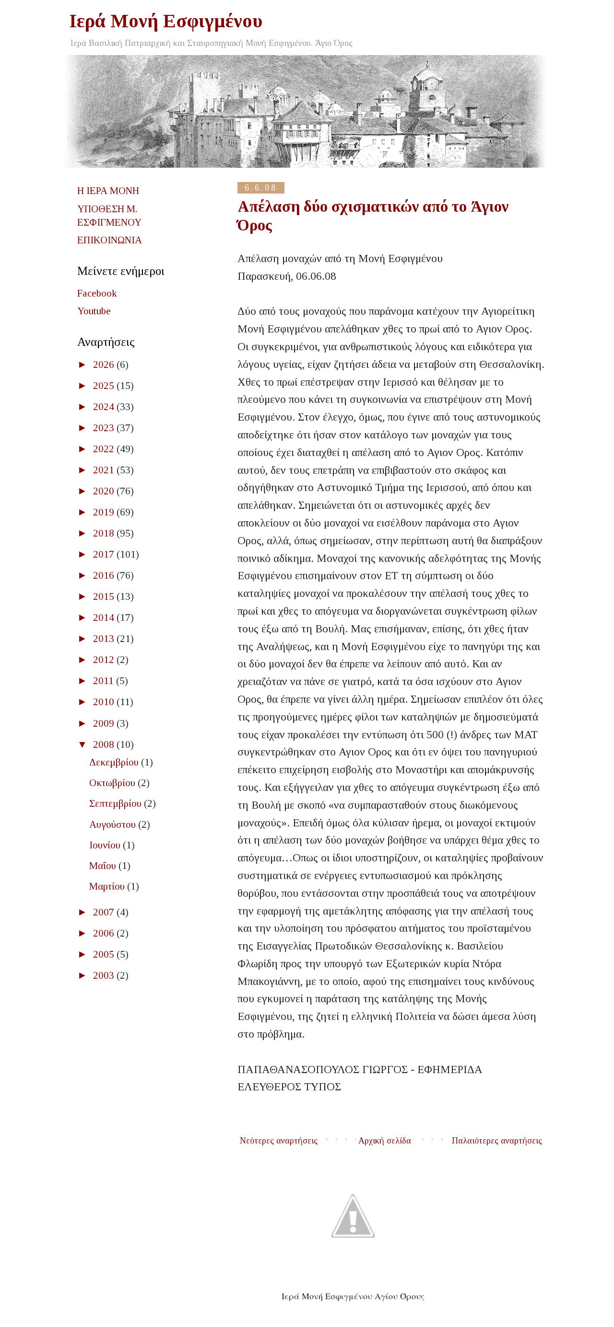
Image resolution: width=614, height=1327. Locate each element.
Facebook (97, 293)
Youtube (94, 311)
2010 (105, 702)
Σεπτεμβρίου (116, 803)
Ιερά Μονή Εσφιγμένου (166, 21)
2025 (105, 385)
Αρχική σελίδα (384, 1140)
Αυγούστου (113, 824)
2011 (104, 680)
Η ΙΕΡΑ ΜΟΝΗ (108, 190)
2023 (105, 428)
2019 (105, 512)
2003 (105, 975)
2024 (105, 406)
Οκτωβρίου (113, 783)
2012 (105, 659)
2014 (105, 617)
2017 (105, 554)
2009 (105, 723)
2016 (105, 575)
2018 (105, 533)
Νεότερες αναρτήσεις (279, 1140)
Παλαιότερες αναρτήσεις (497, 1140)
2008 (105, 744)
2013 (105, 638)
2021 (105, 470)
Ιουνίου (106, 845)
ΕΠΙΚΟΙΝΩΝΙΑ (109, 240)
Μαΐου (103, 865)
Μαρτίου (108, 886)
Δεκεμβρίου (115, 762)
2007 (105, 912)
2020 (105, 491)
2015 (105, 596)
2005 (105, 954)
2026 (105, 364)
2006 (105, 933)
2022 (105, 449)
